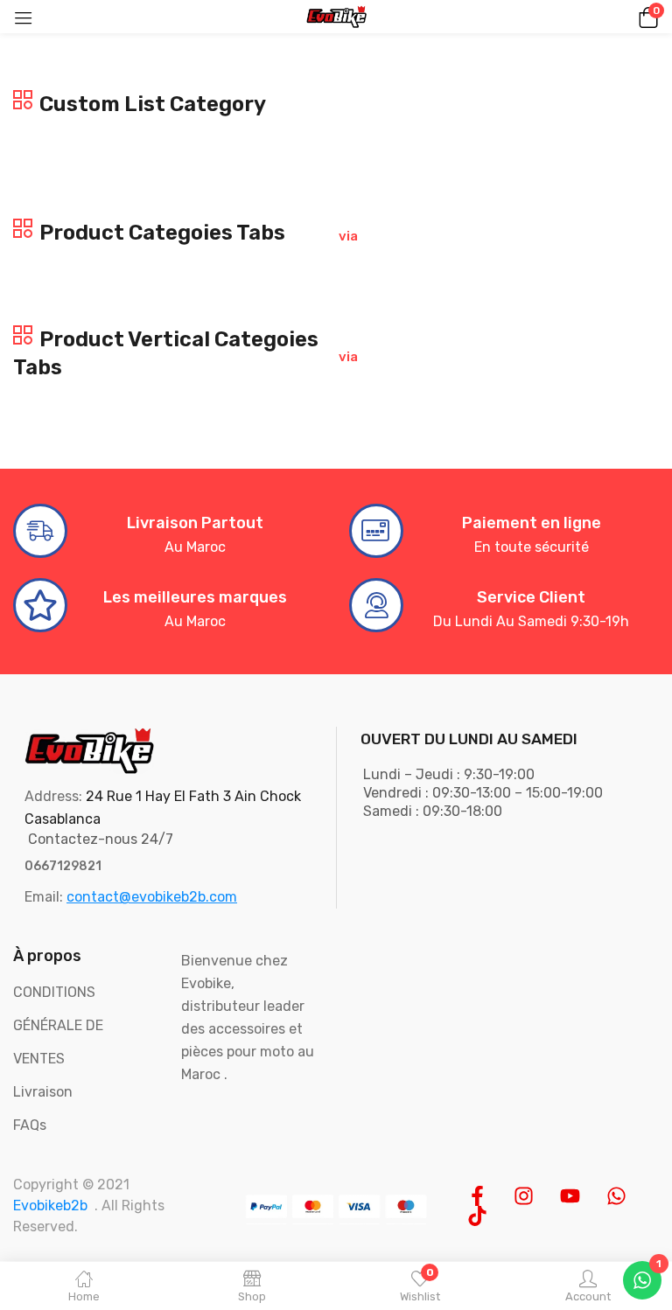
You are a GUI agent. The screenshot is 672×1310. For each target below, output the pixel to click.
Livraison (43, 1092)
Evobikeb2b (50, 1205)
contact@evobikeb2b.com (151, 896)
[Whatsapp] (616, 1196)
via (347, 236)
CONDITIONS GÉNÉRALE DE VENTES (58, 1025)
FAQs (29, 1125)
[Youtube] (570, 1196)
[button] (646, 16)
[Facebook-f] (477, 1196)
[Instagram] (524, 1196)
